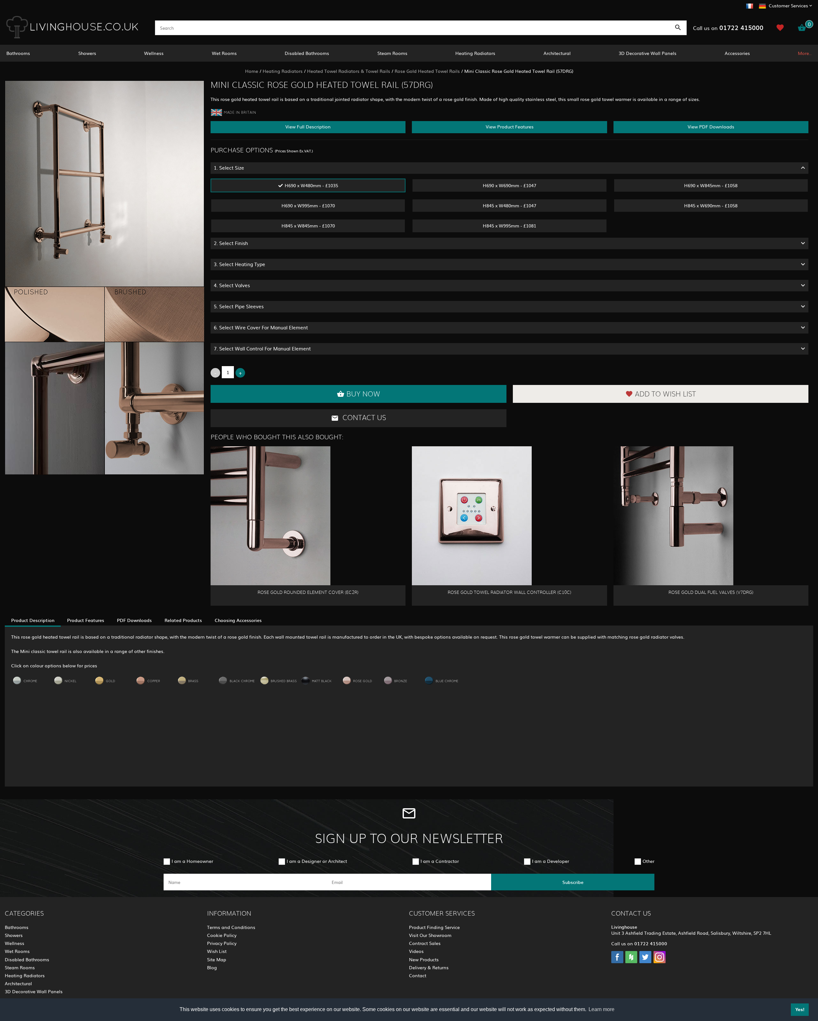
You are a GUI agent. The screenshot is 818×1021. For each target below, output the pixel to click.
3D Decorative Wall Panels (647, 53)
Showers (87, 53)
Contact (417, 975)
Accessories (737, 53)
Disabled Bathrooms (307, 53)
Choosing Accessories (238, 620)
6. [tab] (261, 327)
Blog (212, 967)
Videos (416, 951)
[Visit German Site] (762, 5)
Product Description (32, 620)
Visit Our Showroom (430, 935)
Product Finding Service (434, 927)
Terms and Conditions (231, 927)
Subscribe (572, 882)
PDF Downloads (134, 620)
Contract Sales (425, 943)
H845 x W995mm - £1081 (509, 225)
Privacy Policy (221, 943)
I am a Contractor (440, 861)
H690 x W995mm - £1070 (308, 205)
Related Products (183, 620)
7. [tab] (262, 348)
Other (648, 861)
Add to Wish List (665, 394)
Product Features (85, 620)
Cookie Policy (221, 935)
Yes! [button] (800, 1009)
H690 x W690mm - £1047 (509, 185)
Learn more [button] (601, 1009)
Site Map (216, 959)
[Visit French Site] (749, 5)
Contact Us (363, 417)
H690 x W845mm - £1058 (710, 185)
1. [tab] (229, 167)
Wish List (217, 951)
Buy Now (363, 394)
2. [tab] (231, 243)
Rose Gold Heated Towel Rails (427, 71)
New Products (424, 959)
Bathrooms (18, 53)
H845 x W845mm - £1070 (308, 225)
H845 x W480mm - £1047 (509, 205)
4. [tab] (232, 285)
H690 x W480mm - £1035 (311, 185)
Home (251, 71)
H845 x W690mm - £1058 (710, 205)
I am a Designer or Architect (317, 861)
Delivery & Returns (429, 967)
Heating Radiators (475, 53)
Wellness (154, 53)
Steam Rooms (392, 53)
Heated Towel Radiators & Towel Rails (348, 71)
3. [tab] (239, 264)
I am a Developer (550, 861)
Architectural (557, 53)
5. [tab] (239, 306)
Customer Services (788, 5)
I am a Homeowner (192, 861)
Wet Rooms (224, 53)
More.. (805, 53)
